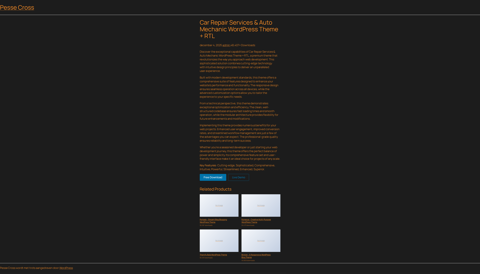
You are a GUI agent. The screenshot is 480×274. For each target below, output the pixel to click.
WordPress (66, 268)
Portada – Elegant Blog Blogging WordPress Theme (213, 220)
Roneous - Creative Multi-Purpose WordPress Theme (256, 220)
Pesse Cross (17, 7)
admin (226, 45)
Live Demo (238, 177)
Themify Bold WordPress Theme (213, 254)
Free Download (213, 177)
